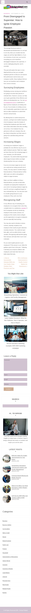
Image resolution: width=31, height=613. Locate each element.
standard (23, 208)
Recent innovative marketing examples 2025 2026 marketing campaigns (15, 346)
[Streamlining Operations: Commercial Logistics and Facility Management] (7, 469)
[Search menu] (3, 2)
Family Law (5, 544)
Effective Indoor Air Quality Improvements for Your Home (19, 457)
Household (5, 552)
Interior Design (6, 560)
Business (7, 13)
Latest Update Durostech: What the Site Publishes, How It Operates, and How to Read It (15, 320)
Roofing (5, 592)
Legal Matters (6, 572)
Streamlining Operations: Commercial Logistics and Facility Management (19, 467)
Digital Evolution (7, 540)
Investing (5, 564)
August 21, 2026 (15, 460)
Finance (5, 548)
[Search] (27, 2)
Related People (6, 588)
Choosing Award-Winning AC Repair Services (20, 476)
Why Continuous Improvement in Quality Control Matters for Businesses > (22, 262)
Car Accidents (6, 529)
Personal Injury (6, 580)
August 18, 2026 (15, 489)
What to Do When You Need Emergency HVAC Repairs (20, 486)
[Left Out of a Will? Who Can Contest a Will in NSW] (7, 499)
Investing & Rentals (8, 568)
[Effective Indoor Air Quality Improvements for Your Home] (7, 459)
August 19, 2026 (15, 479)
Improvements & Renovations (10, 556)
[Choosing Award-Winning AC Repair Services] (7, 479)
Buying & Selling (7, 525)
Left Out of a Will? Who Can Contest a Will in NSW (20, 496)
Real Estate (6, 584)
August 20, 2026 (15, 471)
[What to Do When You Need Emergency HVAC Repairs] (7, 489)
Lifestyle (5, 576)
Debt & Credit (6, 533)
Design (4, 536)
